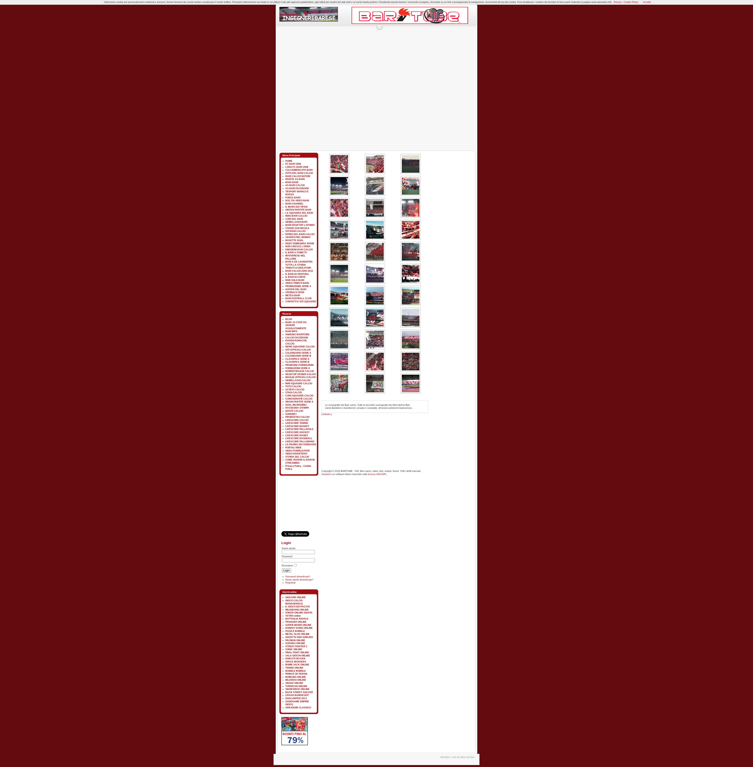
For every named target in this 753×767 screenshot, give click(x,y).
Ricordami (287, 565)
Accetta (647, 2)
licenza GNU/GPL (377, 474)
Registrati (290, 582)
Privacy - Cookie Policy (626, 2)
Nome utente (289, 548)
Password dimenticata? (297, 576)
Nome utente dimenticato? (299, 579)
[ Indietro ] (326, 414)
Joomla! (325, 474)
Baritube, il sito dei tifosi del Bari (458, 757)
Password (287, 556)
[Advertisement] (347, 38)
